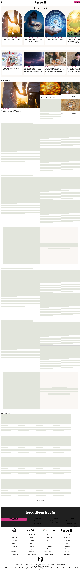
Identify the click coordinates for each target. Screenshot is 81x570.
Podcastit (14, 546)
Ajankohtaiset (14, 540)
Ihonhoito (31, 540)
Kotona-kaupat (47, 568)
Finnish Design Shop (16, 568)
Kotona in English (49, 551)
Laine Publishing (64, 568)
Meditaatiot (67, 540)
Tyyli (32, 549)
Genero (29, 568)
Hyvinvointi (67, 537)
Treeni (32, 546)
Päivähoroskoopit (7, 81)
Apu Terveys (14, 549)
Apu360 (14, 537)
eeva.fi (8, 568)
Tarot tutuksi (5, 51)
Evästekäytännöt (51, 564)
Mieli (66, 543)
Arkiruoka (49, 537)
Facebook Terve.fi (72, 526)
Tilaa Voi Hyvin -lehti (13, 518)
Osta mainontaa (54, 518)
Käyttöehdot (33, 564)
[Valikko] (1, 2)
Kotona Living (39, 568)
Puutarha (49, 546)
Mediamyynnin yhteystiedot (54, 521)
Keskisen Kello (55, 568)
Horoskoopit (14, 551)
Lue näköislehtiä (13, 519)
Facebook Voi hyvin (71, 521)
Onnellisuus (66, 546)
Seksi (66, 549)
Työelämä (32, 551)
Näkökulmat (14, 543)
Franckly (24, 568)
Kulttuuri (32, 543)
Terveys (66, 551)
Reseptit (49, 535)
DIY (49, 543)
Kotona (33, 568)
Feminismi (32, 535)
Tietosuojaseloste (42, 564)
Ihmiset (32, 537)
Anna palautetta (37, 523)
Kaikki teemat (14, 554)
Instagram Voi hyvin (71, 523)
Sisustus (49, 549)
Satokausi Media (74, 568)
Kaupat (49, 540)
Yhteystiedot (37, 521)
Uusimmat (14, 535)
